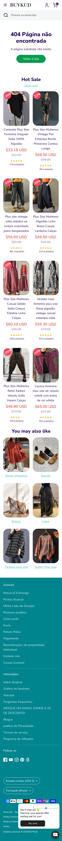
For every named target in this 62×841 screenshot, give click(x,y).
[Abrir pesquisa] (5, 15)
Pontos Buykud (13, 599)
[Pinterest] (22, 760)
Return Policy (12, 632)
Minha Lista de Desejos (19, 606)
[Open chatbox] (55, 835)
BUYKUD (33, 831)
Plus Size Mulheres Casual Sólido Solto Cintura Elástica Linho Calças (16, 308)
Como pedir (11, 619)
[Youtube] (11, 760)
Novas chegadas (16, 476)
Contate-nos (11, 656)
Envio (7, 625)
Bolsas (16, 521)
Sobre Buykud (12, 682)
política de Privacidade (18, 726)
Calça (45, 521)
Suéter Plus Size (46, 567)
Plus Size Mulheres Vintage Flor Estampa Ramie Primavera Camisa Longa (45, 139)
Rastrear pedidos (14, 612)
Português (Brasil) (16, 790)
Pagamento (11, 638)
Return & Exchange (16, 593)
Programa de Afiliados (18, 739)
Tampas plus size (16, 567)
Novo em (7, 812)
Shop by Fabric (10, 821)
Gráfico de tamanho (16, 689)
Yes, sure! (32, 823)
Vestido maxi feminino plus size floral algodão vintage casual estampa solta (46, 308)
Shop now (31, 86)
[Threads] (28, 760)
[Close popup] (46, 807)
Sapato (45, 476)
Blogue (8, 719)
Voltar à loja (31, 59)
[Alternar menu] (5, 5)
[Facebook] (5, 760)
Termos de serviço (15, 732)
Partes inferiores (11, 816)
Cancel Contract (13, 663)
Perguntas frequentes (17, 702)
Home (6, 826)
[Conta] (46, 4)
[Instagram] (17, 760)
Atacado (9, 695)
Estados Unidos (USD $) (20, 781)
